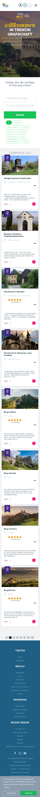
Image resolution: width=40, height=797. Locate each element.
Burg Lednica (10, 412)
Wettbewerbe (20, 717)
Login (25, 5)
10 (28, 637)
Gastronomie (20, 683)
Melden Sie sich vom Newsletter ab (20, 747)
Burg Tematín (10, 473)
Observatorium (13, 127)
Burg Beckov (9, 590)
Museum (18, 122)
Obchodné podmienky (20, 772)
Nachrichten (20, 706)
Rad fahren (20, 713)
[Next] (37, 637)
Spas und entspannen (20, 690)
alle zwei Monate (20, 732)
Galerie (10, 132)
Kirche (22, 137)
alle (9, 122)
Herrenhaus (11, 137)
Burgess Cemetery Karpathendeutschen (13, 235)
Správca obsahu (20, 762)
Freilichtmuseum (13, 141)
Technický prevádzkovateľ (20, 765)
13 (32, 637)
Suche (20, 114)
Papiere (20, 739)
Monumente (21, 132)
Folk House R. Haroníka (14, 292)
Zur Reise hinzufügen (34, 204)
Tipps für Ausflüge (20, 710)
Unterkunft (20, 680)
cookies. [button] (7, 787)
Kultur (20, 676)
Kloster (26, 141)
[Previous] (2, 637)
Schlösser (25, 127)
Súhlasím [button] (28, 793)
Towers (20, 694)
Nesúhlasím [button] (11, 793)
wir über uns (20, 729)
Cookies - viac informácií (20, 769)
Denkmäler (20, 673)
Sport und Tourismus (20, 687)
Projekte (20, 743)
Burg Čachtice (10, 529)
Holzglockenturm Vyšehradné (17, 178)
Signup (20, 5)
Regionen (20, 660)
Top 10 (20, 657)
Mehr (6, 204)
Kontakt (20, 736)
